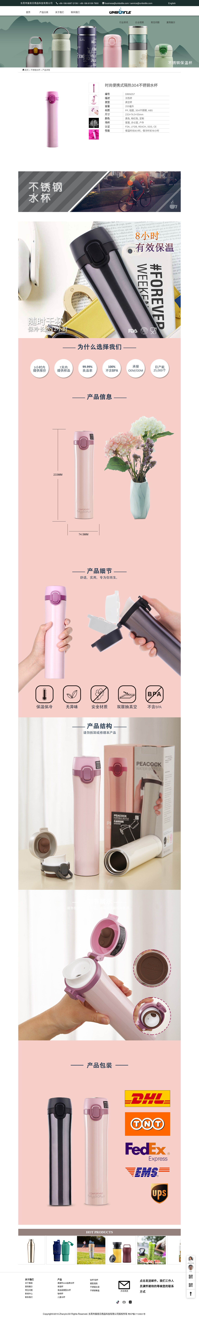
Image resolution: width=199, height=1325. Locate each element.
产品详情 (46, 70)
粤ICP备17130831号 (136, 1314)
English (172, 3)
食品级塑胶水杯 (64, 1290)
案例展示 (171, 22)
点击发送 (124, 1290)
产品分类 (44, 12)
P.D (191, 1271)
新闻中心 (29, 1293)
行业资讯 (123, 22)
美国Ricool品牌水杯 (66, 1283)
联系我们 (75, 12)
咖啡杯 (60, 1293)
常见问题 (155, 22)
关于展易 (29, 1283)
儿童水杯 (61, 1297)
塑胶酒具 (94, 1283)
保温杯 (60, 1286)
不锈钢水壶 (95, 1286)
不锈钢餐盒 (95, 1290)
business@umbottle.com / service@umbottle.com (128, 3)
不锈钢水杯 (35, 70)
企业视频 (139, 22)
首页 (28, 12)
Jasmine (191, 1263)
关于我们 (59, 12)
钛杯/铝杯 (94, 1279)
